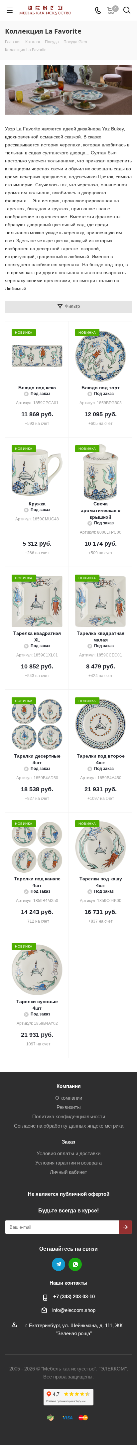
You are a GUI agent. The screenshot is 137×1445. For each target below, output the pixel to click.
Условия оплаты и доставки (68, 1153)
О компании (68, 1098)
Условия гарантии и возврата (68, 1163)
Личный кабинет (68, 1172)
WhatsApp (75, 1264)
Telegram (58, 1264)
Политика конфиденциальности (68, 1116)
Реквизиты (69, 1107)
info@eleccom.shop (73, 1310)
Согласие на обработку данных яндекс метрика (68, 1126)
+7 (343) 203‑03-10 (74, 1296)
